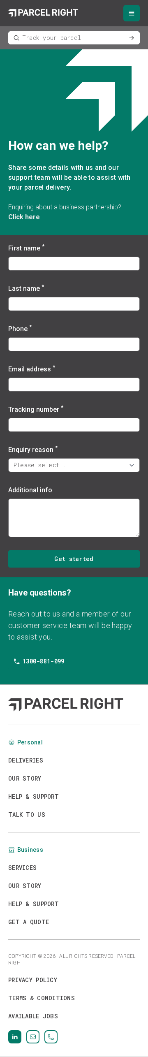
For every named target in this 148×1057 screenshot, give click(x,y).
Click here (24, 217)
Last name (26, 288)
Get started (73, 559)
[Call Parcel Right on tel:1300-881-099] (51, 1036)
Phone (20, 328)
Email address (31, 368)
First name (26, 247)
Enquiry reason (33, 449)
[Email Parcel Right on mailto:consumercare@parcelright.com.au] (32, 1036)
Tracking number (35, 409)
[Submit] (131, 38)
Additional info (30, 490)
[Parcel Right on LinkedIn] (14, 1036)
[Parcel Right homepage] (43, 13)
